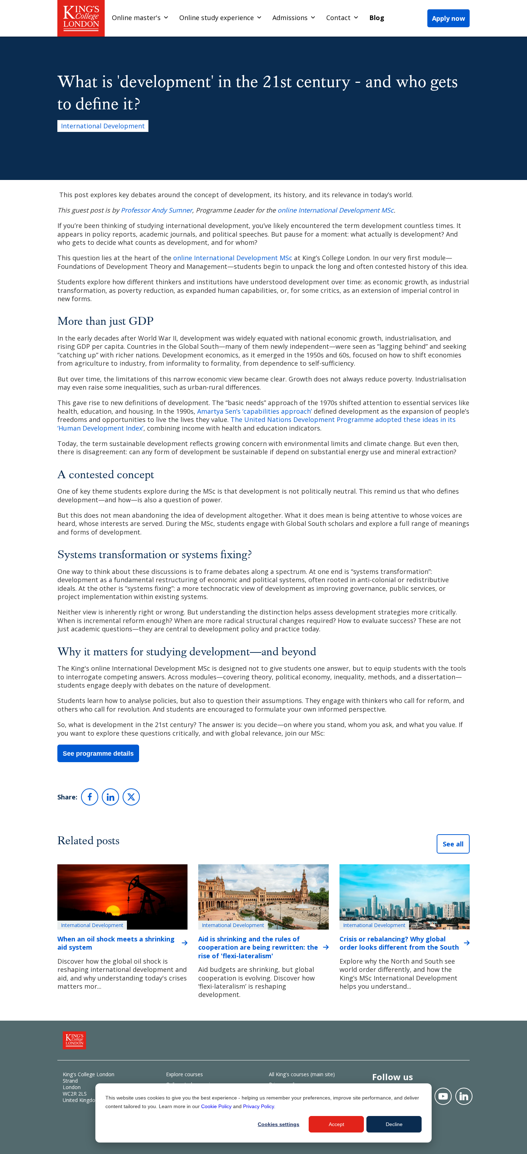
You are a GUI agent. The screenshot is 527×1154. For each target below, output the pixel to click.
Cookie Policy (216, 1106)
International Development (103, 126)
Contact (338, 17)
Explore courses (184, 1074)
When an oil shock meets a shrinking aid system (116, 943)
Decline (394, 1124)
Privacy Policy (258, 1106)
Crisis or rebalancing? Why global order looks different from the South (399, 943)
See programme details (98, 753)
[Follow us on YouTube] (443, 1096)
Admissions (290, 17)
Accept (336, 1124)
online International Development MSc (335, 210)
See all (453, 844)
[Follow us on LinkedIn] (464, 1096)
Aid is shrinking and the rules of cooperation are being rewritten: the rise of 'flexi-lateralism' (258, 947)
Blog (376, 17)
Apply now (448, 18)
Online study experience (216, 17)
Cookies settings (278, 1124)
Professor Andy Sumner (156, 210)
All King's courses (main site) (302, 1074)
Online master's (136, 17)
